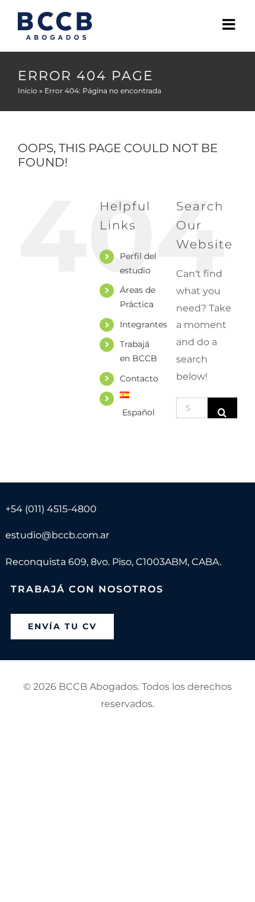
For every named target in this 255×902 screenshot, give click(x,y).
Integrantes (143, 324)
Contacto (139, 378)
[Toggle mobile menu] (229, 24)
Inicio (27, 90)
